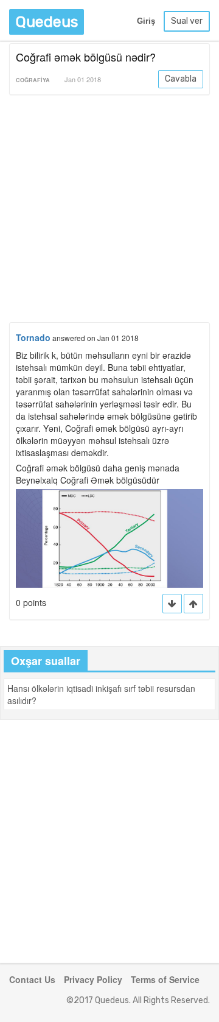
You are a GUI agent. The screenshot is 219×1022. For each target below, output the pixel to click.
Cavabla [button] (180, 79)
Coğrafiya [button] (33, 80)
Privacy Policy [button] (93, 979)
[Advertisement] (109, 210)
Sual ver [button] (187, 21)
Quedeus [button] (46, 21)
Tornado (33, 337)
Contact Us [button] (32, 979)
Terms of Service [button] (165, 979)
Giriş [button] (146, 21)
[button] (193, 604)
